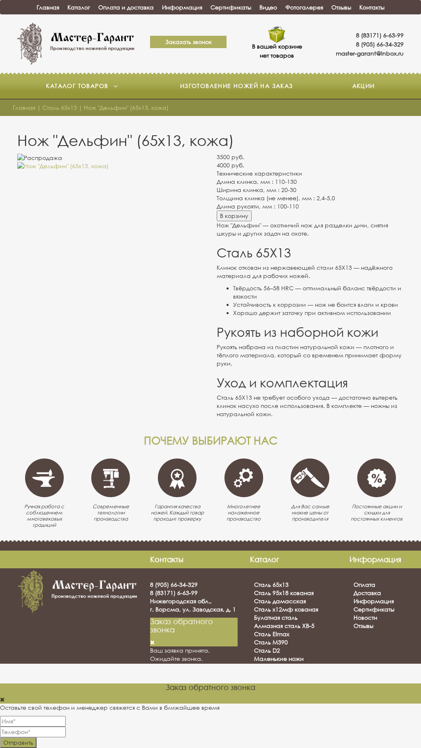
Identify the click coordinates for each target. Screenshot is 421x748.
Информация (182, 7)
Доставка (367, 592)
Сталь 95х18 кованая (284, 592)
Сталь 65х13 (271, 584)
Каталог (78, 7)
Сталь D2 (267, 650)
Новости (365, 617)
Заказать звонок (188, 41)
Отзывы (341, 7)
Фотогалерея (304, 7)
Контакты (371, 7)
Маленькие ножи (279, 658)
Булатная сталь (276, 617)
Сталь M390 (271, 642)
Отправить (18, 742)
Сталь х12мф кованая (286, 609)
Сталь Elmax (271, 633)
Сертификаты (230, 7)
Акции (363, 85)
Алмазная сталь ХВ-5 (284, 625)
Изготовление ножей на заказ (236, 85)
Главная (48, 7)
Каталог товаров (78, 85)
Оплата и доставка (126, 7)
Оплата (364, 584)
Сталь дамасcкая (280, 600)
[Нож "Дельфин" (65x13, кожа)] (110, 166)
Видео (268, 7)
